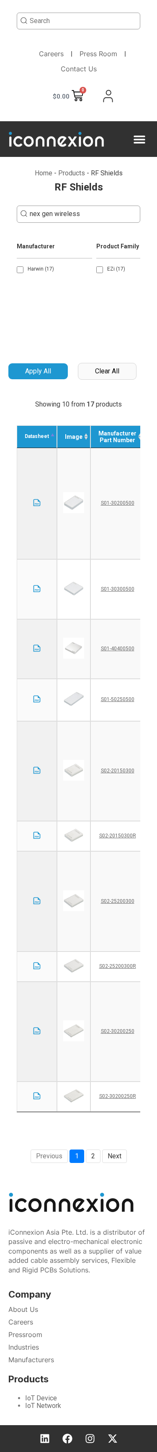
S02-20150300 (117, 771)
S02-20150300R (117, 836)
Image (73, 436)
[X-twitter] (113, 1439)
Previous (49, 1156)
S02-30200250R (117, 1096)
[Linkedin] (45, 1439)
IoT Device (41, 1398)
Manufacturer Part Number (117, 436)
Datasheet (37, 436)
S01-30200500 (117, 503)
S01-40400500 (117, 649)
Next (114, 1156)
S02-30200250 (117, 1031)
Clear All (107, 371)
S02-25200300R (117, 966)
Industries (23, 1347)
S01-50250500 (117, 699)
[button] (139, 139)
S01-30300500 (117, 589)
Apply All (38, 371)
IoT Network (43, 1406)
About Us (23, 1309)
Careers (51, 54)
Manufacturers (31, 1360)
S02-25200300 (117, 901)
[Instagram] (90, 1439)
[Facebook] (67, 1439)
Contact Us (79, 69)
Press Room (98, 54)
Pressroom (25, 1334)
